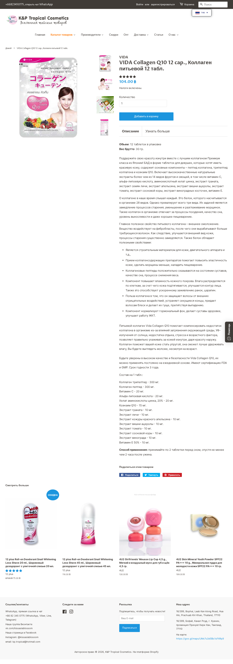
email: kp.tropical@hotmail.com (22, 641)
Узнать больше (157, 131)
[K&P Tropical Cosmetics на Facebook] (64, 612)
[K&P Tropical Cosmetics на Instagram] (71, 612)
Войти (139, 4)
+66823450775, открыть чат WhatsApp (29, 4)
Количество (127, 97)
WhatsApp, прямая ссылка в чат (23, 611)
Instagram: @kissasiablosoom (21, 637)
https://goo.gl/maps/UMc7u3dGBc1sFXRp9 (200, 638)
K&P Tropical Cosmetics (118, 652)
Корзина (189, 4)
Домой (8, 48)
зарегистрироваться (163, 4)
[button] (128, 76)
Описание (130, 131)
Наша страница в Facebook (20, 632)
